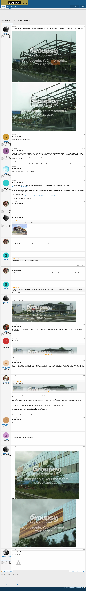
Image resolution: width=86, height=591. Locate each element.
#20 (84, 549)
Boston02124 (4, 21)
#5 (84, 180)
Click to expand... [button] (48, 354)
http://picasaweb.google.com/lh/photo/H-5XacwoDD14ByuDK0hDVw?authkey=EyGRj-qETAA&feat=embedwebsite (37, 195)
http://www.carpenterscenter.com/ (19, 186)
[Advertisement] (43, 14)
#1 (84, 26)
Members (17, 6)
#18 (84, 432)
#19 (84, 446)
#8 (84, 239)
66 (7, 24)
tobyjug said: (15, 258)
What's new (9, 6)
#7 (84, 215)
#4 (84, 166)
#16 (84, 375)
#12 (84, 295)
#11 (84, 282)
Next (11, 24)
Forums (3, 6)
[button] (13, 6)
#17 (84, 417)
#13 (84, 324)
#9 (84, 252)
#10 (84, 268)
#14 (84, 338)
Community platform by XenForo (43, 589)
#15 (84, 360)
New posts (3, 8)
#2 (84, 134)
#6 (84, 201)
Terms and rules (72, 587)
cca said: (14, 220)
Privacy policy (78, 587)
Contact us (66, 587)
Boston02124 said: (16, 344)
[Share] (82, 26)
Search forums (8, 8)
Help (82, 587)
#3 (84, 148)
